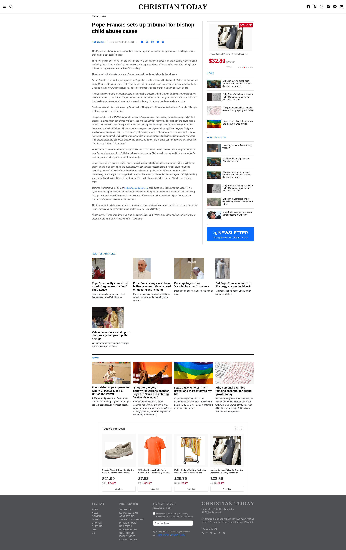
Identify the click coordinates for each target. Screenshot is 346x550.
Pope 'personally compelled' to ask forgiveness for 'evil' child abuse (110, 286)
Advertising (126, 516)
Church (97, 523)
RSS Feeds (125, 526)
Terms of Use (162, 535)
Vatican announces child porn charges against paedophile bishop (111, 335)
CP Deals (229, 67)
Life (94, 529)
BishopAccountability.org (136, 188)
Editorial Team (128, 513)
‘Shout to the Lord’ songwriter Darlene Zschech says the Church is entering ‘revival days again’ (151, 392)
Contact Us (126, 533)
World (96, 519)
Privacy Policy (128, 523)
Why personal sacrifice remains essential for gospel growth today (233, 391)
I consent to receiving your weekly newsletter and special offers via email (174, 515)
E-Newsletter (128, 529)
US (93, 533)
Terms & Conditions (131, 519)
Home (95, 16)
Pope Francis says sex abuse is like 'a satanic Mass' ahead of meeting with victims (152, 286)
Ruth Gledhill (98, 42)
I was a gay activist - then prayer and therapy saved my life (193, 391)
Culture (97, 526)
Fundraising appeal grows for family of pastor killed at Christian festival (111, 390)
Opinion (96, 516)
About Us (125, 509)
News (103, 16)
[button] (4, 7)
